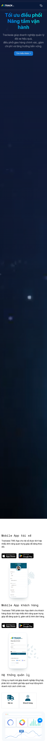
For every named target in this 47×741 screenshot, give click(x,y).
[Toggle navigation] (41, 5)
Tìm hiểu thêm (22, 53)
